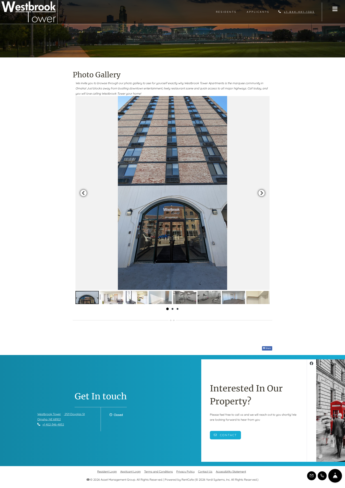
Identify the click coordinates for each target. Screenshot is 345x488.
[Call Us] (322, 476)
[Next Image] (262, 193)
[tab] (87, 297)
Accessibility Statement (231, 471)
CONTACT (228, 435)
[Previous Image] (83, 193)
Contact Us (205, 471)
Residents (229, 11)
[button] (172, 193)
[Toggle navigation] (335, 9)
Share (268, 348)
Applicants (261, 11)
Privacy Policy (185, 471)
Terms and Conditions (158, 471)
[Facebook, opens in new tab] (311, 364)
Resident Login (107, 471)
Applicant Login (130, 471)
